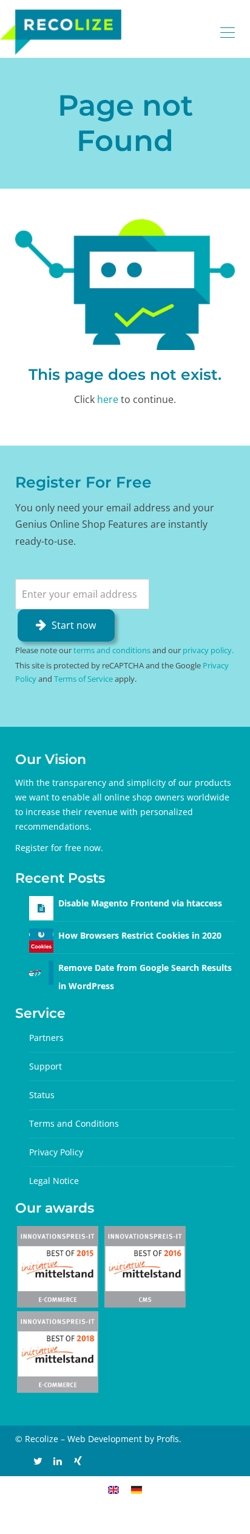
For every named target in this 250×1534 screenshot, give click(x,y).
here (107, 399)
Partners (46, 1037)
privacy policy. (208, 650)
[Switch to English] (113, 1489)
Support (45, 1066)
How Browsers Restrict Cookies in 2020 (139, 935)
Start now (74, 625)
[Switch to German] (136, 1489)
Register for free (48, 847)
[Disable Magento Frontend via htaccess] (41, 908)
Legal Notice (54, 1180)
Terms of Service (83, 678)
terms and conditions (111, 650)
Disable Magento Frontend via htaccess (140, 903)
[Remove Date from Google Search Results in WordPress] (41, 971)
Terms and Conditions (74, 1123)
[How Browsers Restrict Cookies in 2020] (41, 939)
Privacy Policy (56, 1152)
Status (42, 1095)
